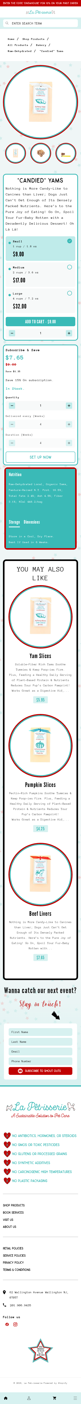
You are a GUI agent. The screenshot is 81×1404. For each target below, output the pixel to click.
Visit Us (8, 1220)
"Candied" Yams (52, 51)
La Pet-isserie (33, 1383)
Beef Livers (40, 914)
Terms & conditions (16, 1270)
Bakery (41, 45)
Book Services (13, 1213)
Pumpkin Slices (40, 785)
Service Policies (14, 1256)
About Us (9, 1227)
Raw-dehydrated (20, 51)
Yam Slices (41, 656)
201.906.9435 (20, 1305)
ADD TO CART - (40, 321)
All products (18, 45)
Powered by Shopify (55, 1383)
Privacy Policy (13, 1263)
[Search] (7, 23)
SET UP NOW (41, 457)
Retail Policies (13, 1248)
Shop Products (34, 39)
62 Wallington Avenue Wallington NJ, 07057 (39, 1295)
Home (11, 39)
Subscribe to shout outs (43, 1071)
